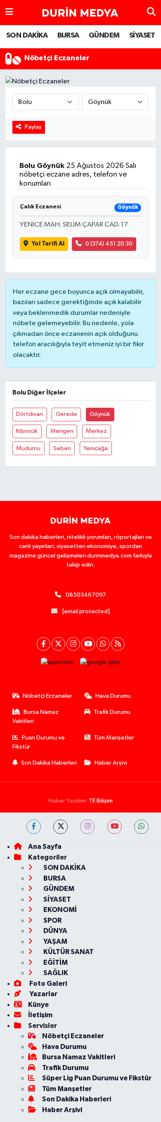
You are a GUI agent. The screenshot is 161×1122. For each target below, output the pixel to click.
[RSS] (118, 644)
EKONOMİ (59, 909)
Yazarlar (42, 993)
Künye (38, 1004)
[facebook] (33, 827)
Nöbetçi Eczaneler (47, 696)
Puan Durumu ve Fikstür (38, 742)
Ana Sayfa (45, 846)
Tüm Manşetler (114, 738)
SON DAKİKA (26, 35)
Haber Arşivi (111, 763)
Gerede (66, 414)
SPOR (52, 920)
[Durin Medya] (80, 13)
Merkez (96, 431)
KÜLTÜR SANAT (68, 951)
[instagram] (87, 827)
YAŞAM (54, 941)
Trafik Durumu (112, 712)
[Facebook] (43, 644)
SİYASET (142, 35)
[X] (58, 644)
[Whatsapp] (103, 644)
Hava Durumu (113, 696)
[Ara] (151, 12)
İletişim (40, 1014)
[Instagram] (73, 644)
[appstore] (57, 664)
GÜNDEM (104, 35)
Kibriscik (27, 431)
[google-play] (100, 664)
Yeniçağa (95, 448)
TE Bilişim (101, 801)
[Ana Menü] (9, 12)
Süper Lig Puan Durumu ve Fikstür (97, 1078)
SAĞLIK (55, 972)
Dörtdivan (29, 414)
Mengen (61, 431)
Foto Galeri (47, 983)
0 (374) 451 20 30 (109, 244)
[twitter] (60, 827)
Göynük (100, 414)
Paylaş (33, 127)
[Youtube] (88, 644)
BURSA (68, 35)
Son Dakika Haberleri (49, 763)
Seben (62, 448)
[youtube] (114, 827)
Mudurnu (28, 448)
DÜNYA (54, 930)
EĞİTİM (55, 962)
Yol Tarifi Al (48, 244)
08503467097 (86, 595)
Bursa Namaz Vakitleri (35, 716)
